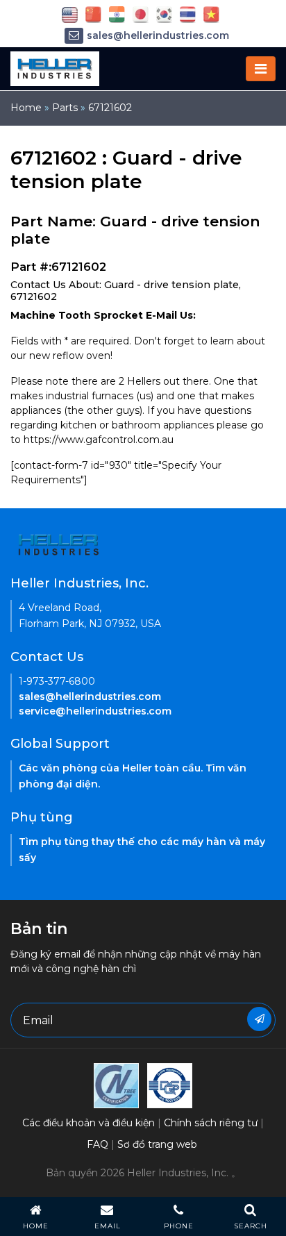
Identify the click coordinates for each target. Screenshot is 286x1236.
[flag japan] (141, 14)
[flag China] (93, 14)
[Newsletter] (259, 1019)
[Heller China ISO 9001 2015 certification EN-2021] (169, 1084)
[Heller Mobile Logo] (54, 68)
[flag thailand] (188, 14)
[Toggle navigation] (261, 68)
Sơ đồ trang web (157, 1144)
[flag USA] (70, 14)
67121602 (110, 107)
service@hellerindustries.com (95, 711)
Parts (65, 107)
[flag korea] (164, 14)
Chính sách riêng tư (211, 1123)
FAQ (97, 1144)
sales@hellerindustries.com (158, 35)
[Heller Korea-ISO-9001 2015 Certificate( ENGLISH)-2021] (116, 1084)
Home (26, 107)
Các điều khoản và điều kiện (88, 1123)
